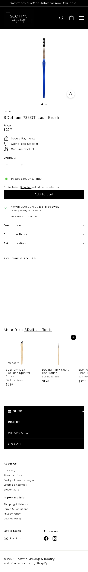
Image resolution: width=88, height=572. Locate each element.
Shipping (26, 187)
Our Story (9, 470)
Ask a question (15, 243)
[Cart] (71, 18)
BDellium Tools (38, 330)
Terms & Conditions (16, 509)
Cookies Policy (12, 518)
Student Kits (11, 489)
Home (8, 111)
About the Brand (16, 234)
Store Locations (13, 475)
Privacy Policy (12, 513)
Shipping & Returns (16, 504)
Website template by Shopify (25, 563)
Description (12, 225)
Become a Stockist (15, 484)
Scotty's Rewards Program (20, 480)
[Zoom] (71, 94)
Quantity (10, 158)
